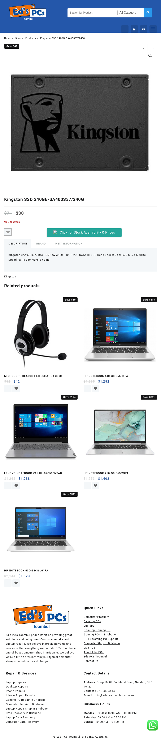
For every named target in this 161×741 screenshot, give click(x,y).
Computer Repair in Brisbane (25, 704)
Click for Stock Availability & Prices (87, 232)
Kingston (10, 276)
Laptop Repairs (16, 682)
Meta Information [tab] (68, 243)
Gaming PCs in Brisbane (100, 634)
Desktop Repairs (17, 686)
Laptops (89, 625)
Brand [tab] (41, 243)
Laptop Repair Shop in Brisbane (27, 708)
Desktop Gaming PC (97, 630)
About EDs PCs (94, 652)
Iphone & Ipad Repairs (20, 695)
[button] (150, 55)
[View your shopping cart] (143, 29)
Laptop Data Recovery (20, 717)
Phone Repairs (15, 691)
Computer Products (96, 616)
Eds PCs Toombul (95, 656)
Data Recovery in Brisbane (23, 713)
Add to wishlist (8, 232)
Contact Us (91, 661)
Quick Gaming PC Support (101, 638)
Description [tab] (17, 243)
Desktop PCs (92, 621)
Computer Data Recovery (22, 721)
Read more (8, 388)
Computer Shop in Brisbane (102, 643)
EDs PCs (89, 647)
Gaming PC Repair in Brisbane (26, 699)
